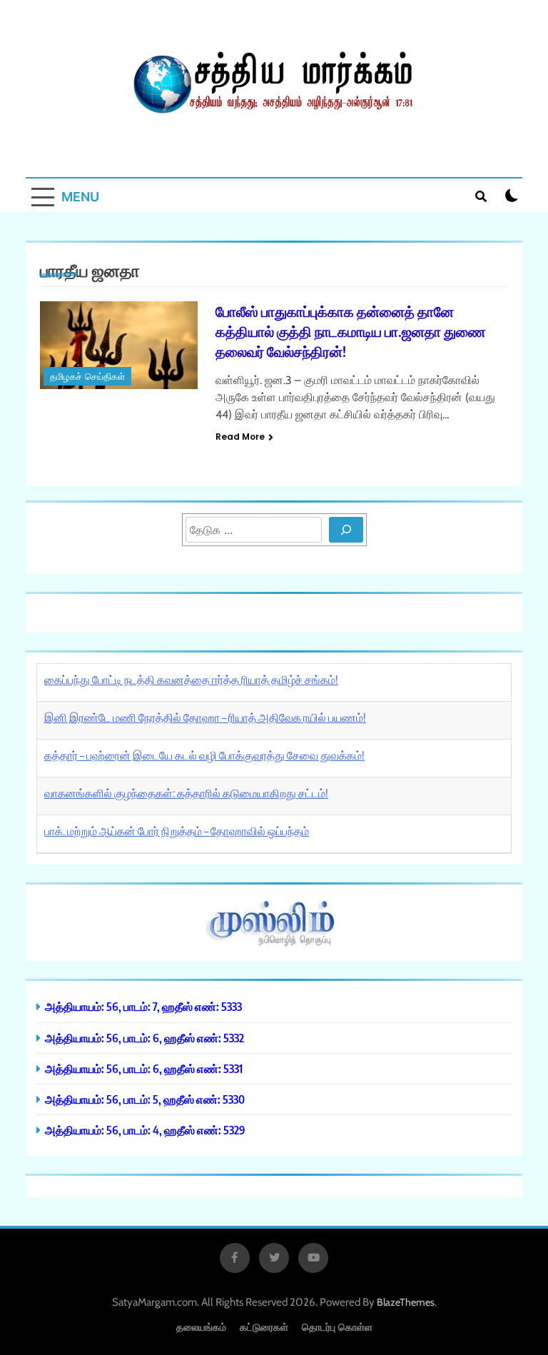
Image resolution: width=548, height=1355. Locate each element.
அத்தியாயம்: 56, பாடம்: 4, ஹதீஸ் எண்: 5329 (145, 1129)
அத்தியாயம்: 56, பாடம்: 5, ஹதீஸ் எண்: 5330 (145, 1099)
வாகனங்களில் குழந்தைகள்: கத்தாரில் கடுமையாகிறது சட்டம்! (186, 793)
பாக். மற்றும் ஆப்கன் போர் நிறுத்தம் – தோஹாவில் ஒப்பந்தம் (176, 831)
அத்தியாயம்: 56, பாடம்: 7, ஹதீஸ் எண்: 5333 (143, 1006)
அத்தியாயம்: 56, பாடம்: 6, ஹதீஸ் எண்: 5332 (144, 1037)
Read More (240, 436)
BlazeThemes (406, 1302)
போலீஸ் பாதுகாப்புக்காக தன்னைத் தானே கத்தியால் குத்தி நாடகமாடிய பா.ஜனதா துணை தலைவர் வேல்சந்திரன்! (350, 331)
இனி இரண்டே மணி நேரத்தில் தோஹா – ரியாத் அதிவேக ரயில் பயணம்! (205, 717)
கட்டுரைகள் (264, 1327)
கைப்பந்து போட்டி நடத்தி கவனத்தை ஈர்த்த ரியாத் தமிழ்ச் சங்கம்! (191, 680)
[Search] (346, 530)
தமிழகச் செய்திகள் (87, 376)
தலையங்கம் (201, 1327)
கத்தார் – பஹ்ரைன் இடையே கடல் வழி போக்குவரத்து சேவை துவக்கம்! (204, 755)
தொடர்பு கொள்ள (337, 1327)
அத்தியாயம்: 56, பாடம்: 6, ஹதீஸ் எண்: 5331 (144, 1068)
